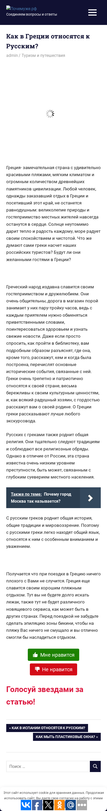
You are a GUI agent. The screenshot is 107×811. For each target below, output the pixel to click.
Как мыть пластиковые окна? (65, 738)
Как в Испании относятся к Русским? (48, 729)
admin (12, 55)
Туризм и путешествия (43, 55)
